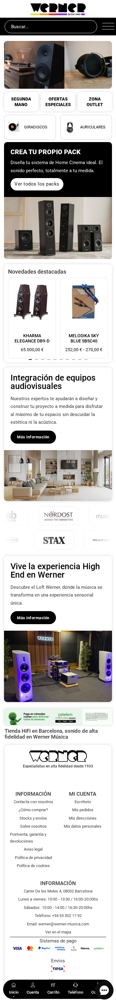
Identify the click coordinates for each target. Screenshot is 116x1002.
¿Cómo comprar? (33, 809)
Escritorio (83, 801)
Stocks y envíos (33, 818)
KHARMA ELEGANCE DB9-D (32, 338)
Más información (33, 437)
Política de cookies (33, 865)
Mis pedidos (82, 809)
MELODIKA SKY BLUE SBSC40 (84, 338)
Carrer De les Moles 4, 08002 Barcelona (58, 891)
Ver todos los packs (37, 184)
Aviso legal (33, 849)
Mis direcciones (83, 818)
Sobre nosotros (33, 826)
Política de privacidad (33, 857)
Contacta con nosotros (33, 801)
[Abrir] (106, 26)
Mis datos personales (82, 826)
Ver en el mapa (58, 932)
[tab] (30, 359)
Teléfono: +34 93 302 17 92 (58, 915)
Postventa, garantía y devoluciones (28, 837)
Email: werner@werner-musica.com (58, 924)
